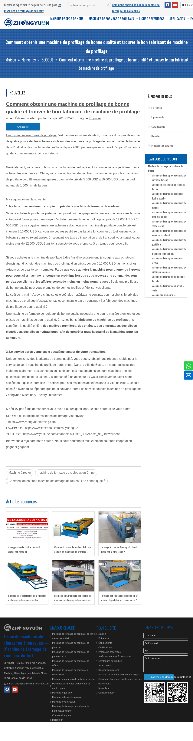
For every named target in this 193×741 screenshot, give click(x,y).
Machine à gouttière (62, 692)
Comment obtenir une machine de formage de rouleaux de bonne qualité (56, 480)
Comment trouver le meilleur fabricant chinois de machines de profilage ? (73, 549)
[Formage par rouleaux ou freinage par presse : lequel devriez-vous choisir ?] (120, 575)
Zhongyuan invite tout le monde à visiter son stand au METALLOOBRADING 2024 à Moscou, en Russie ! (26, 549)
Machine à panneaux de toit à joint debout (73, 679)
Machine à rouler (19, 472)
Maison (102, 634)
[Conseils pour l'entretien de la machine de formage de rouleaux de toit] (27, 575)
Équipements (157, 117)
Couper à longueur (62, 715)
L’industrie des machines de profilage (31, 135)
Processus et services (162, 145)
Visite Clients (105, 665)
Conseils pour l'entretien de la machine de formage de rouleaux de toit (27, 598)
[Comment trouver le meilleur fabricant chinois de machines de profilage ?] (73, 527)
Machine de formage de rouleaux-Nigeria (119, 674)
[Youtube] (175, 5)
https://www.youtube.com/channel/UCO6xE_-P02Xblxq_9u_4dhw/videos (71, 434)
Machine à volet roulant (64, 701)
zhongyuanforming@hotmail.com (32, 683)
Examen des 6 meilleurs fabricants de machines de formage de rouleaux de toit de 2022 (72, 598)
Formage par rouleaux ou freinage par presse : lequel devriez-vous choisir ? (119, 598)
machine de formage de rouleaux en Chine (66, 472)
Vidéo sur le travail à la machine (114, 656)
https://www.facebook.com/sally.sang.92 (51, 428)
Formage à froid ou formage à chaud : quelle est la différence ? (119, 549)
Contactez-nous (106, 692)
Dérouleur (57, 720)
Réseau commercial (108, 670)
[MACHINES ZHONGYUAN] (23, 627)
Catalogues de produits (110, 661)
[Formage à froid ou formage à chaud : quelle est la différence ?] (120, 527)
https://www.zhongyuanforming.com (32, 421)
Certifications (158, 126)
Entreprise (156, 108)
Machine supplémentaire (163, 295)
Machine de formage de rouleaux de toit (25, 652)
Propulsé (95, 118)
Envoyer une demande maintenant (161, 676)
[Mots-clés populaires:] (108, 5)
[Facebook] (168, 5)
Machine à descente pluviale (67, 697)
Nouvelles (155, 136)
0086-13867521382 (21, 678)
